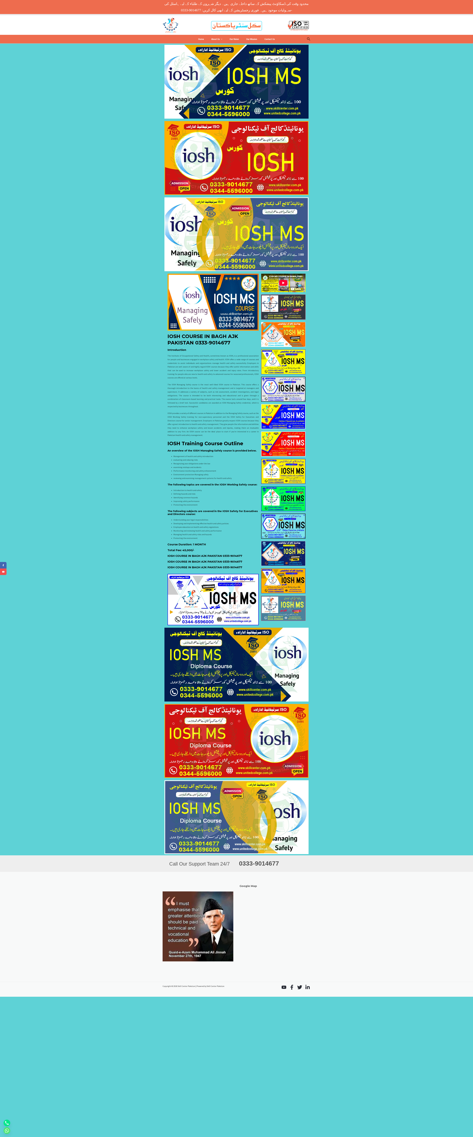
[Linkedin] (307, 987)
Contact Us (269, 39)
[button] (221, 39)
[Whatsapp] (7, 1130)
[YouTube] (284, 987)
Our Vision (234, 39)
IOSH (170, 413)
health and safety (201, 527)
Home (201, 39)
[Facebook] (292, 987)
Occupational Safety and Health (195, 356)
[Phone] (7, 1123)
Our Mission (251, 39)
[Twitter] (300, 987)
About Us (215, 39)
